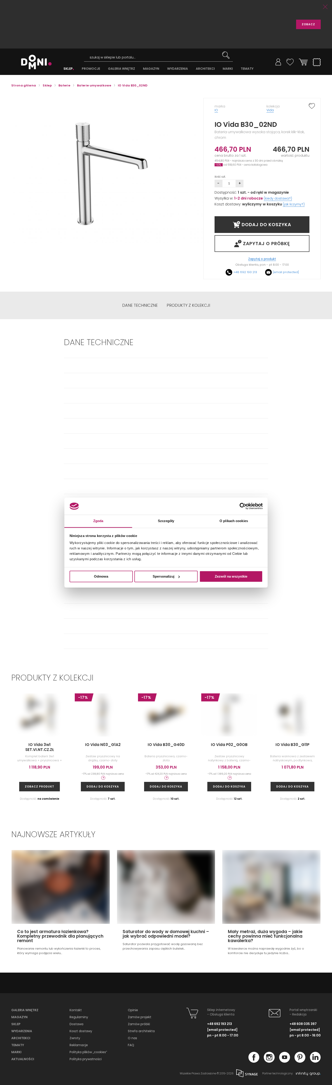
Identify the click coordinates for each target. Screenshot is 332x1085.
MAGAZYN (151, 69)
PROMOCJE (91, 69)
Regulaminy (79, 1017)
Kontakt (76, 1010)
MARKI (228, 69)
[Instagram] (269, 1061)
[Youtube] (284, 1061)
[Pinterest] (300, 1061)
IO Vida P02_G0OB (229, 744)
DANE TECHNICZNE (140, 305)
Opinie (133, 1010)
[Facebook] (253, 1061)
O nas (132, 1038)
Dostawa (76, 1024)
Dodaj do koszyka (103, 786)
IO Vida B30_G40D (166, 744)
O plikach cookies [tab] (234, 521)
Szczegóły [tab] (166, 521)
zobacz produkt (39, 786)
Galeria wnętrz (24, 1010)
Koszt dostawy (81, 1031)
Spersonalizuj (163, 576)
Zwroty (75, 1038)
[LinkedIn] (315, 1061)
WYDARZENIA (177, 69)
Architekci (20, 1038)
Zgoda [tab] (98, 521)
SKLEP (68, 69)
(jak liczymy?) (294, 204)
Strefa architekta (141, 1031)
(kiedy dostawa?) (278, 198)
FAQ (131, 1045)
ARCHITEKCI (205, 69)
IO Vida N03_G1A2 (103, 744)
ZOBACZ (308, 24)
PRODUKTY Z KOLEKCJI (188, 305)
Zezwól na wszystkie (231, 576)
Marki (16, 1052)
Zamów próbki (139, 1024)
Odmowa (101, 576)
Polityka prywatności (86, 1059)
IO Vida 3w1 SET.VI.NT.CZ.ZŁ (39, 747)
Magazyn (19, 1017)
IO (216, 110)
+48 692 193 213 (245, 272)
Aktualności (22, 1059)
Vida (270, 110)
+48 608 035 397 (303, 1024)
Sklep (16, 1024)
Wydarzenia (21, 1031)
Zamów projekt (139, 1017)
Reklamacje (79, 1045)
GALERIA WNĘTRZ (121, 69)
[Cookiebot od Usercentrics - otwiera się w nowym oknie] (243, 506)
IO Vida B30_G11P (292, 744)
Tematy (17, 1045)
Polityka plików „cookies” (88, 1052)
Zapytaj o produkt (262, 259)
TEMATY (247, 69)
